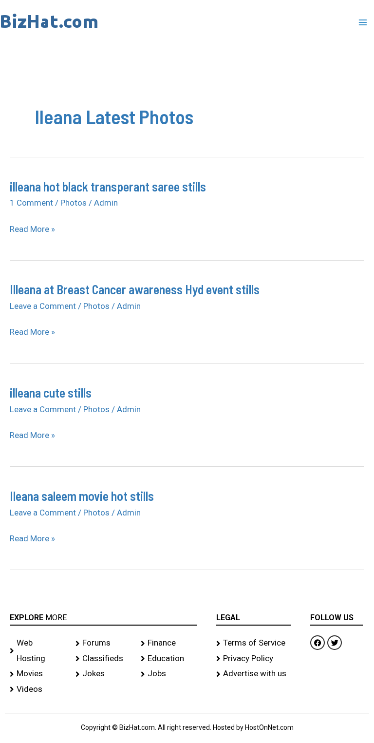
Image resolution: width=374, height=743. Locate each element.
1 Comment (31, 203)
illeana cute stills (51, 392)
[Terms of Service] (253, 643)
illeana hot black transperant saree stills (108, 186)
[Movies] (38, 674)
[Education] (169, 659)
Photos (73, 203)
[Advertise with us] (253, 674)
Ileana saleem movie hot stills (82, 495)
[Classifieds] (103, 659)
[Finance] (169, 643)
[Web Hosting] (38, 650)
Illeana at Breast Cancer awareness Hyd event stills (135, 289)
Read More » (32, 229)
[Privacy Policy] (253, 659)
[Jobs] (169, 674)
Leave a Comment (43, 306)
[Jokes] (103, 674)
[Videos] (38, 689)
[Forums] (103, 643)
